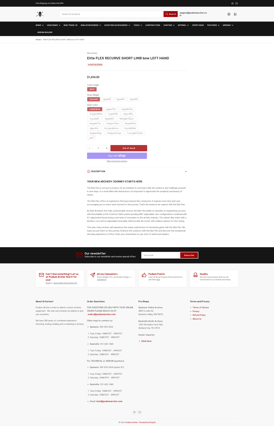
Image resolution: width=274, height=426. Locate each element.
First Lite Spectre (111, 128)
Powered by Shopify (147, 422)
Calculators (101, 280)
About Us (197, 319)
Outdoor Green (112, 123)
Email (48, 283)
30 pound (93, 99)
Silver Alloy (128, 114)
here (158, 280)
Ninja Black (109, 119)
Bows (38, 25)
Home (38, 40)
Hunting (168, 25)
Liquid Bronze (127, 109)
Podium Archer (131, 422)
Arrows (227, 25)
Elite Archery (92, 53)
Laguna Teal (110, 109)
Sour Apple (94, 119)
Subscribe (189, 255)
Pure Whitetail (130, 128)
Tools (136, 25)
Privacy (196, 311)
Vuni (91, 138)
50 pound (120, 99)
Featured (212, 25)
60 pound (134, 99)
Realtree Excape (114, 133)
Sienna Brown (130, 123)
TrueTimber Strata (135, 133)
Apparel (182, 25)
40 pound (107, 99)
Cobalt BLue (95, 109)
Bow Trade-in (70, 25)
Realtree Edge (96, 133)
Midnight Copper (127, 119)
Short (92, 89)
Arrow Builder (44, 32)
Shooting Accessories (116, 25)
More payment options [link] (117, 161)
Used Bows (52, 25)
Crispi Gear (198, 25)
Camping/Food (152, 25)
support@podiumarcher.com (193, 14)
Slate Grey (94, 128)
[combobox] (119, 14)
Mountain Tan (95, 123)
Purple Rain (113, 114)
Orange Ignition (96, 114)
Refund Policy (199, 315)
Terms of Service (201, 307)
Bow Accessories (89, 25)
